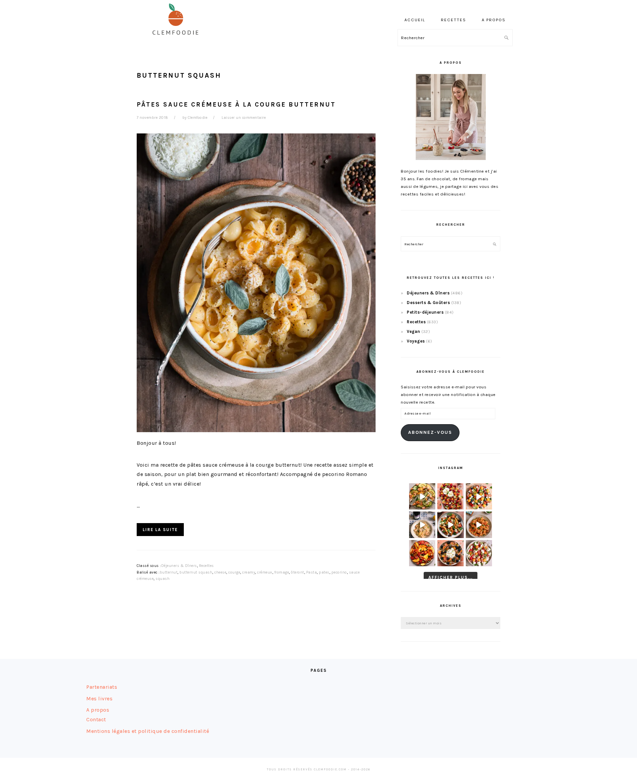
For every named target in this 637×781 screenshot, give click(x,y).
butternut (169, 572)
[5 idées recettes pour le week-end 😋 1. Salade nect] (422, 553)
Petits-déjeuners (425, 312)
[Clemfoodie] (177, 39)
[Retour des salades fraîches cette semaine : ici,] (479, 496)
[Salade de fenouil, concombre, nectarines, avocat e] (422, 496)
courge (234, 572)
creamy (248, 572)
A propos (97, 710)
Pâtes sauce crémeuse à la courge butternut (236, 104)
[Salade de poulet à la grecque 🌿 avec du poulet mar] (450, 524)
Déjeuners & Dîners (179, 566)
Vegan (413, 331)
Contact (96, 719)
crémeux (264, 572)
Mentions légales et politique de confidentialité (147, 731)
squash (163, 579)
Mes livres (99, 698)
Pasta (311, 572)
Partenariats (101, 687)
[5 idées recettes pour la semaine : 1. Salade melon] (450, 496)
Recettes (206, 566)
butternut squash (195, 572)
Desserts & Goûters (428, 302)
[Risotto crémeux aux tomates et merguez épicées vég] (479, 524)
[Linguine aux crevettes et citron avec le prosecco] (422, 524)
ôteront (297, 572)
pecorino (339, 572)
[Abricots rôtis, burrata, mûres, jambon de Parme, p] (450, 553)
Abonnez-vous (430, 432)
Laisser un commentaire (244, 118)
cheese (220, 572)
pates (324, 572)
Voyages (416, 341)
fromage (281, 572)
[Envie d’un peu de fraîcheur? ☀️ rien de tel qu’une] (479, 553)
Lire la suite (160, 529)
